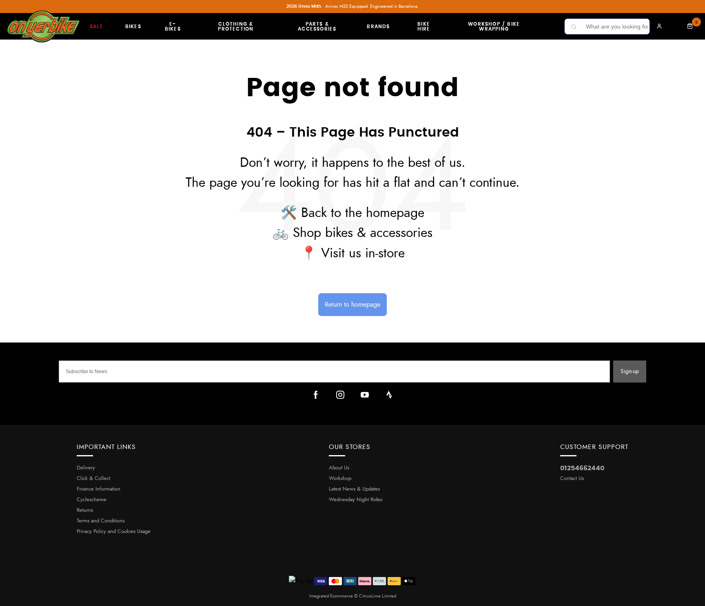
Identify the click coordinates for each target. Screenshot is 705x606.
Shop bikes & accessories (362, 232)
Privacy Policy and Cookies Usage (114, 531)
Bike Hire (423, 26)
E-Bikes (173, 26)
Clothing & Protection (235, 26)
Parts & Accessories (317, 26)
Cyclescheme (91, 499)
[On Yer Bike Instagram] (340, 395)
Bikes (133, 26)
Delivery (86, 468)
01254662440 (582, 468)
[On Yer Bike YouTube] (365, 395)
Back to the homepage (362, 212)
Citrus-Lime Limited (377, 596)
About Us (339, 468)
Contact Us (572, 478)
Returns (85, 510)
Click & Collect (93, 478)
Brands (378, 26)
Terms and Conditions (100, 521)
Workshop (340, 478)
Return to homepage (352, 304)
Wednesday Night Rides (355, 499)
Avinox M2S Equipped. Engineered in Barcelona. (352, 6)
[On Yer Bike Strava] (389, 395)
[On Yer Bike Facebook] (316, 395)
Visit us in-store (363, 253)
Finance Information (98, 489)
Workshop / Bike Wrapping (494, 26)
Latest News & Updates (354, 489)
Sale (96, 26)
